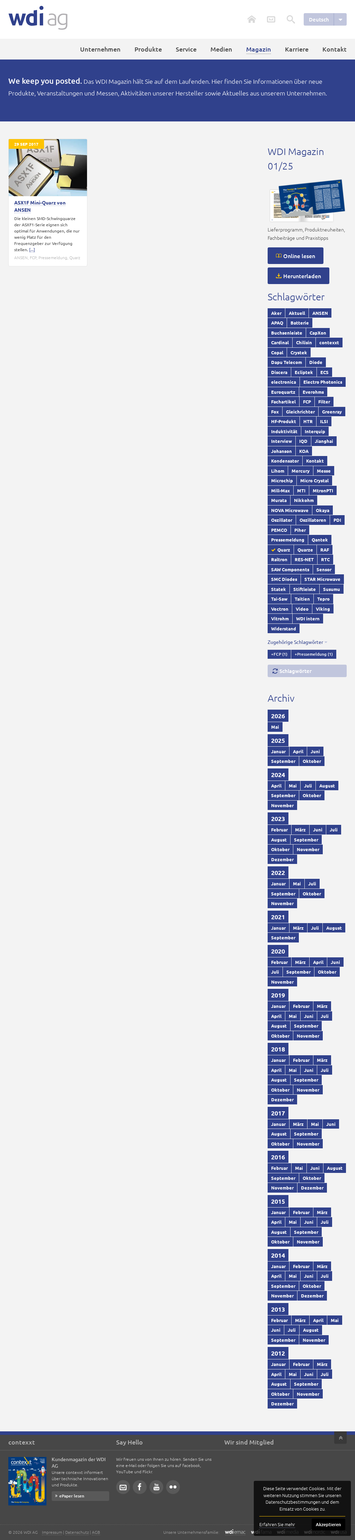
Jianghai (324, 441)
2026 (278, 716)
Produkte (148, 49)
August (327, 786)
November (282, 805)
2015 (278, 1201)
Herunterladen (302, 276)
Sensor (324, 569)
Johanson (281, 451)
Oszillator (281, 520)
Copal (277, 352)
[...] (32, 249)
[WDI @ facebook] (140, 1487)
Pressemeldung (52, 257)
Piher (300, 530)
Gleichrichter (300, 411)
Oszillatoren (313, 520)
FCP (33, 257)
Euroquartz (283, 392)
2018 (278, 1049)
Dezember (282, 859)
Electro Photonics (322, 382)
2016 (278, 1157)
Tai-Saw (279, 599)
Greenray (332, 411)
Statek (278, 589)
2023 (278, 818)
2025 (278, 740)
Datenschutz (77, 1532)
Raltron (279, 559)
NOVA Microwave (290, 510)
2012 (278, 1353)
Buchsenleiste (286, 333)
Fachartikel (283, 401)
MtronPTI (323, 490)
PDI (337, 520)
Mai (275, 727)
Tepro (323, 599)
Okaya (322, 510)
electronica (283, 382)
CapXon (318, 333)
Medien (221, 49)
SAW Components (290, 569)
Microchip (282, 480)
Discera (279, 372)
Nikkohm (304, 500)
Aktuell (297, 313)
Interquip (315, 431)
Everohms (313, 392)
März (300, 829)
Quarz (74, 257)
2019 (278, 995)
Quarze (305, 550)
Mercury (301, 471)
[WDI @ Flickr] (173, 1487)
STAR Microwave (322, 579)
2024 (278, 774)
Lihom (277, 471)
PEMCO (279, 530)
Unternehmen (100, 49)
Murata (279, 500)
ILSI (324, 421)
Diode (315, 362)
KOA (304, 451)
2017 (278, 1113)
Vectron (279, 609)
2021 (278, 917)
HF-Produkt (283, 421)
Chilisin (304, 342)
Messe (324, 471)
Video (302, 609)
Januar (278, 751)
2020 (278, 951)
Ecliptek (304, 372)
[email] (123, 1487)
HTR (308, 421)
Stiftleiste (304, 589)
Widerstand (283, 628)
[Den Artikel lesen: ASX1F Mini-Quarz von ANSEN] (48, 167)
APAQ (277, 323)
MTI (301, 490)
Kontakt (334, 49)
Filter (324, 401)
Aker (276, 313)
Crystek (299, 352)
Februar (279, 829)
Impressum (52, 1532)
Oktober (312, 761)
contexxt (329, 342)
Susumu (331, 589)
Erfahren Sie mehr (277, 1524)
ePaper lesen (71, 1496)
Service (186, 49)
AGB (96, 1532)
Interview (281, 441)
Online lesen (299, 255)
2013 (278, 1309)
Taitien (302, 599)
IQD (303, 441)
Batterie (300, 323)
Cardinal (280, 342)
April (298, 751)
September (283, 761)
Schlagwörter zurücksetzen (292, 672)
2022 (278, 872)
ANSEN (21, 257)
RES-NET (304, 559)
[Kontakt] (271, 19)
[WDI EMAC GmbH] (235, 1532)
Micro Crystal (314, 480)
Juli (308, 786)
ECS (324, 372)
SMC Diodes (284, 579)
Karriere (297, 49)
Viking (323, 609)
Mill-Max (280, 490)
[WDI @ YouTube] (156, 1487)
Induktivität (284, 431)
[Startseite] (38, 18)
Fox (275, 411)
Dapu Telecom (286, 362)
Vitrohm (280, 618)
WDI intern (308, 618)
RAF (324, 550)
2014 (278, 1255)
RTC (325, 559)
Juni (315, 751)
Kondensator (285, 461)
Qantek (320, 540)
